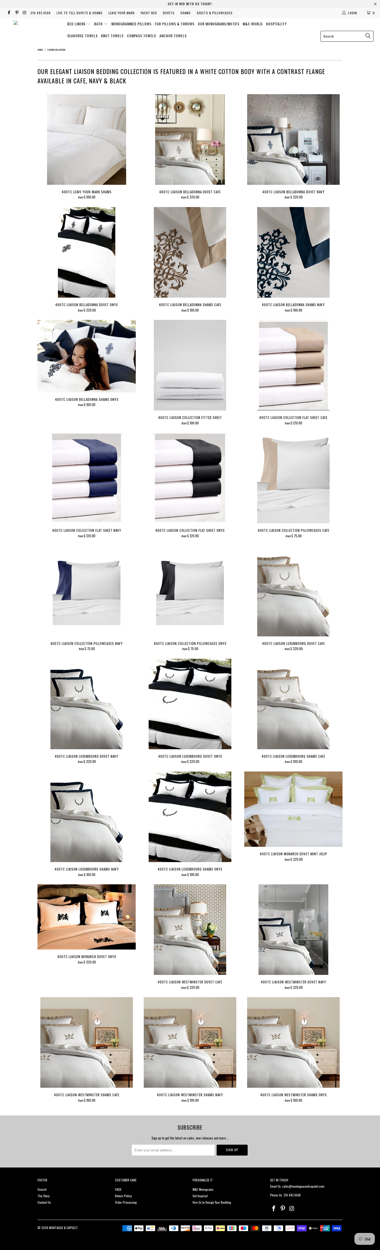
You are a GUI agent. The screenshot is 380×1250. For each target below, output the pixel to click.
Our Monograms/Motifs (218, 23)
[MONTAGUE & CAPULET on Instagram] (24, 13)
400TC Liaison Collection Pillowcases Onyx (190, 591)
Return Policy (123, 1196)
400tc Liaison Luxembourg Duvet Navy (86, 704)
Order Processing (126, 1202)
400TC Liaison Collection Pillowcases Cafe (293, 478)
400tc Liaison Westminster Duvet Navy (293, 929)
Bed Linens (77, 23)
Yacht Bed (149, 13)
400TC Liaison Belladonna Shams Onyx (86, 356)
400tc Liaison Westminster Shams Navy (190, 1042)
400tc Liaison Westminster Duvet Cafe (190, 929)
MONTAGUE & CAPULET (63, 1227)
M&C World (253, 23)
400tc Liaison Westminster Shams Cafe (86, 1042)
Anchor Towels (173, 35)
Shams (185, 13)
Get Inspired (200, 1196)
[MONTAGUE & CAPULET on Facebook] (8, 13)
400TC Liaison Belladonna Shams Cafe (190, 252)
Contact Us (44, 1202)
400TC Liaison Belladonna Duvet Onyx (86, 252)
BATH (99, 23)
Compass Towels (141, 35)
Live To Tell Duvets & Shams (80, 13)
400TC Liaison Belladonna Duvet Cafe (190, 139)
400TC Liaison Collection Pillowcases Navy (86, 591)
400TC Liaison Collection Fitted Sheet (190, 365)
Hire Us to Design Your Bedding (212, 1202)
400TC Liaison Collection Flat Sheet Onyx (190, 478)
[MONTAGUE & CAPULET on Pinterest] (16, 13)
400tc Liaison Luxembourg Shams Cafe (293, 704)
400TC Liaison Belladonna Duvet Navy (293, 139)
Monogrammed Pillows (131, 23)
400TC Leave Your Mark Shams (86, 139)
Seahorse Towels (82, 35)
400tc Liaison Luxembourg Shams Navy (86, 816)
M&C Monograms (203, 1189)
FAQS (118, 1189)
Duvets (168, 13)
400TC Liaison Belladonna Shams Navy (293, 252)
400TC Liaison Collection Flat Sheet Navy (86, 478)
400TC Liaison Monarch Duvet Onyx (86, 917)
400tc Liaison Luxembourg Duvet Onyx (190, 704)
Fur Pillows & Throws (174, 23)
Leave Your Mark (122, 13)
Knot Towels (112, 35)
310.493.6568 (41, 13)
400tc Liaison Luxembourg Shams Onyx (190, 816)
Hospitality (276, 23)
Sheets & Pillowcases (215, 13)
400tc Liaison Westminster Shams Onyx (293, 1042)
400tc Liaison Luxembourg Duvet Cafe (293, 591)
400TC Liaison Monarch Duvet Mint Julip (293, 809)
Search (42, 1189)
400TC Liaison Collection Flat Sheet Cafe (293, 365)
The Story (43, 1196)
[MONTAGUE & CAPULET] (30, 27)
